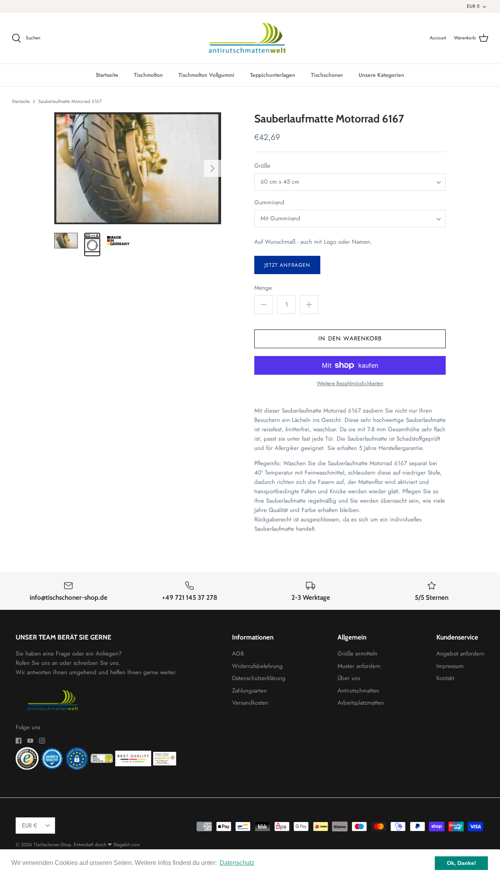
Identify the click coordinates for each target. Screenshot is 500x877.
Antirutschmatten (358, 690)
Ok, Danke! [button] (461, 863)
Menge (263, 288)
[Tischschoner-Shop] (250, 38)
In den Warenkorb (350, 338)
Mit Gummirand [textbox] (280, 218)
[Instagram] (42, 741)
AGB (238, 653)
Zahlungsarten (249, 690)
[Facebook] (18, 741)
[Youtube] (30, 741)
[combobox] (350, 182)
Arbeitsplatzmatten (361, 702)
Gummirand (269, 202)
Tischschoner (327, 75)
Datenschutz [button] (237, 862)
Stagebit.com (126, 844)
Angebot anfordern (460, 653)
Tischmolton (148, 75)
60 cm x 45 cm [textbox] (280, 182)
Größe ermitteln (357, 653)
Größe (262, 166)
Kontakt (445, 678)
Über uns (349, 678)
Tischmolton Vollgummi (206, 75)
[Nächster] (212, 168)
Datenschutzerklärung (259, 678)
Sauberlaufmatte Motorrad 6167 (70, 101)
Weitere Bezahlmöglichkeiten (350, 383)
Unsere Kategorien (381, 75)
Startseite (107, 75)
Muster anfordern (359, 666)
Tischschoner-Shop (52, 844)
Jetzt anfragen (287, 265)
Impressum (450, 666)
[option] (137, 168)
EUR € (473, 6)
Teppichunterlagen (272, 75)
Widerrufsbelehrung (257, 666)
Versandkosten (250, 702)
